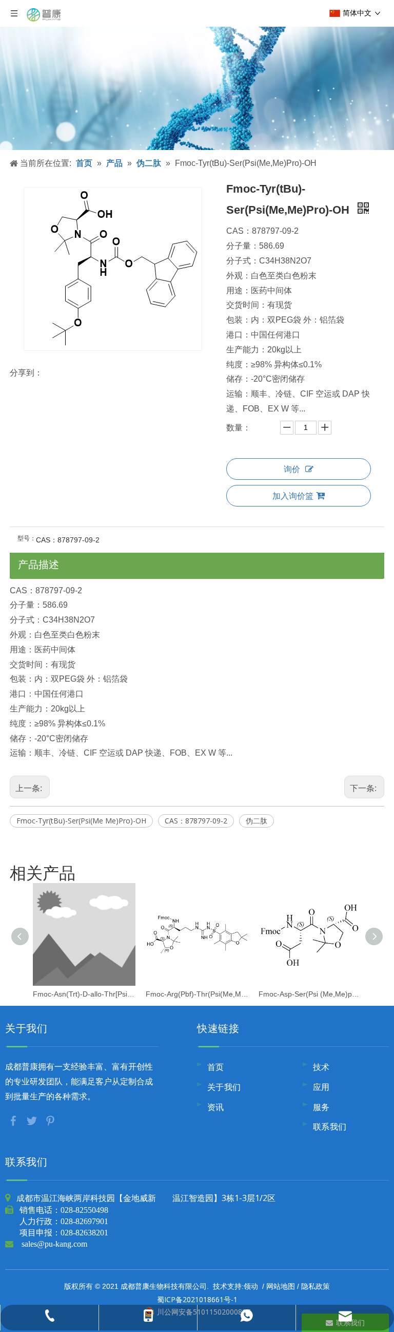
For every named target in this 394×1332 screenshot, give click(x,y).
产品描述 (38, 564)
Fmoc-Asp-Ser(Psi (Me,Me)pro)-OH (310, 994)
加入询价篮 (292, 495)
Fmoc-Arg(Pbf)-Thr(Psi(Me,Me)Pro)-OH (197, 994)
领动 (251, 1286)
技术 (321, 1067)
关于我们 (224, 1087)
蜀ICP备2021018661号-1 (197, 1299)
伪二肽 (256, 821)
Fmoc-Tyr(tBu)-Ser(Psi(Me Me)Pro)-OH (81, 821)
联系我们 (330, 1126)
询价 (292, 469)
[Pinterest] (50, 1119)
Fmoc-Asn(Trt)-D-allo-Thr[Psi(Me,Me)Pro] (84, 994)
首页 (215, 1067)
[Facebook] (14, 1119)
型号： (26, 538)
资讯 (215, 1107)
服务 (321, 1107)
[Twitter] (33, 1119)
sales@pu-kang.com (54, 1244)
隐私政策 (315, 1286)
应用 (321, 1087)
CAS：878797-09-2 (196, 821)
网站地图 (280, 1286)
